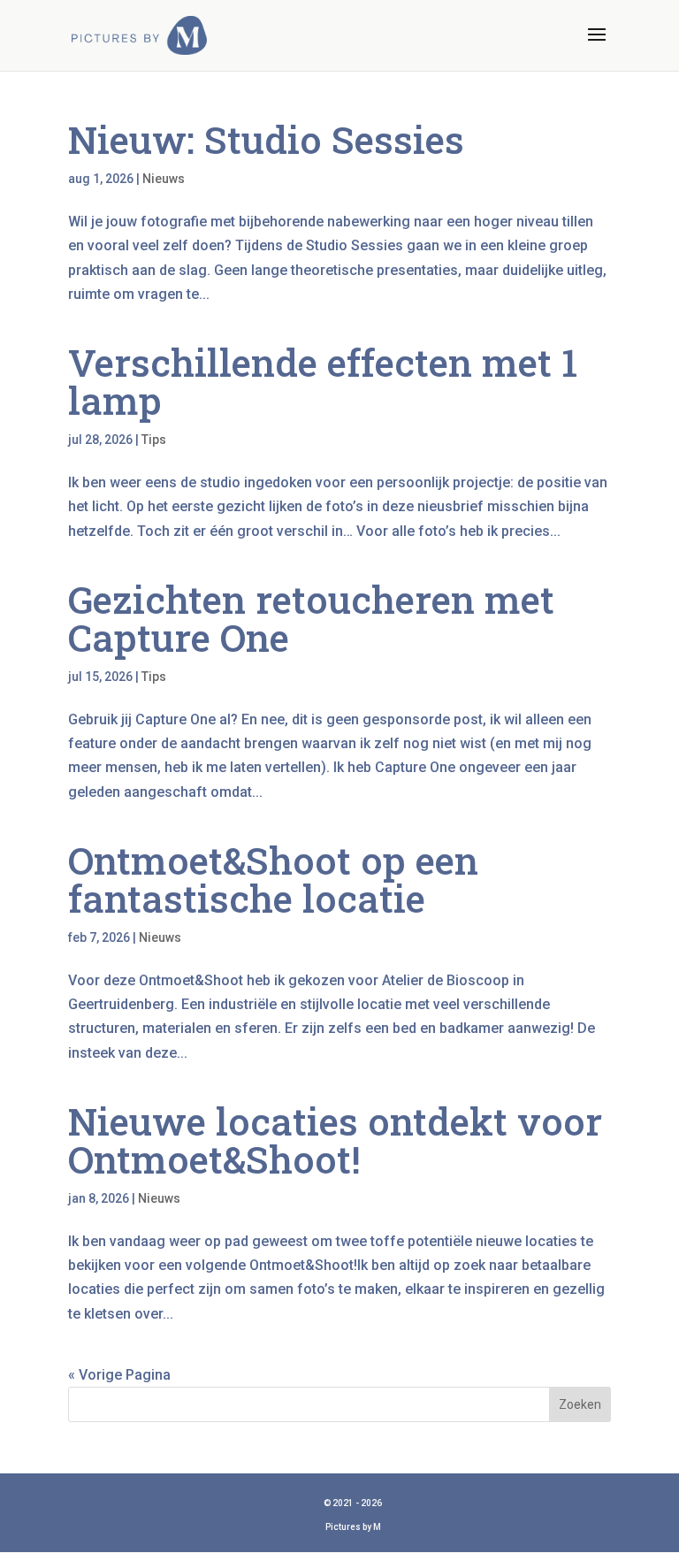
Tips (153, 439)
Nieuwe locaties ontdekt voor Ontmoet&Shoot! (335, 1140)
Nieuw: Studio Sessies (266, 139)
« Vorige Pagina (119, 1374)
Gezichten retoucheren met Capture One (311, 618)
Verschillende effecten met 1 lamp (322, 381)
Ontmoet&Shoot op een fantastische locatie (273, 879)
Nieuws (163, 179)
